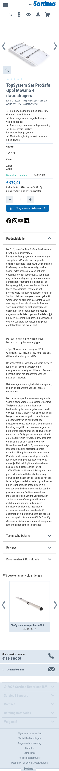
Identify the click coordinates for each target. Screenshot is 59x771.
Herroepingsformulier (29, 757)
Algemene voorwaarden (30, 733)
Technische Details (18, 536)
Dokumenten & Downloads (22, 559)
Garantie (29, 748)
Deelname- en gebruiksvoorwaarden (29, 762)
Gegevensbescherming (29, 743)
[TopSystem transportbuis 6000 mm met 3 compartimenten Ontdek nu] (30, 594)
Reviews (11, 547)
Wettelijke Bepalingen (29, 738)
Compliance (30, 752)
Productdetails (15, 238)
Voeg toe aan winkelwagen (28, 208)
